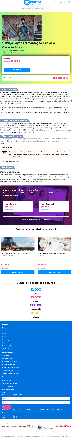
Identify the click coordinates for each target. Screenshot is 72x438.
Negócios (5, 337)
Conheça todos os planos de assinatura (36, 219)
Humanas (5, 331)
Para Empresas (7, 386)
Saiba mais (5, 268)
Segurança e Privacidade (11, 373)
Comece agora (17, 272)
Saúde (4, 334)
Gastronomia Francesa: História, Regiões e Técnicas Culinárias (15, 254)
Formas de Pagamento (10, 364)
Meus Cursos (6, 356)
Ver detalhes (8, 209)
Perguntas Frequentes (10, 361)
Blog (3, 392)
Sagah (22, 51)
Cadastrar (7, 407)
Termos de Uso (7, 370)
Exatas (4, 328)
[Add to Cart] (17, 70)
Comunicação (7, 346)
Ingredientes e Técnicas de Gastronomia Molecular (51, 254)
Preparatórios (7, 343)
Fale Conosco (7, 359)
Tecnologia (6, 340)
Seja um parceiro (8, 389)
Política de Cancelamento (11, 367)
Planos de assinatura (9, 383)
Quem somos (7, 380)
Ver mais (4, 116)
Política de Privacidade (35, 409)
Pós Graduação (7, 349)
